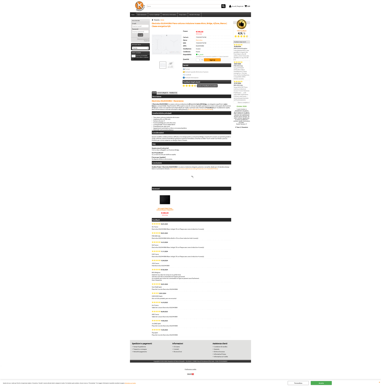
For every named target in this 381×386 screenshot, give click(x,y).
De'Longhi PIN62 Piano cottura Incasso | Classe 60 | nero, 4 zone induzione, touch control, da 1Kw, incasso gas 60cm (164, 209)
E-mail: (134, 23)
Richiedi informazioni (191, 77)
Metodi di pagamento (140, 351)
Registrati (146, 41)
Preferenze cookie (190, 369)
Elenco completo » (243, 102)
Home (133, 14)
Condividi (188, 75)
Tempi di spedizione (139, 346)
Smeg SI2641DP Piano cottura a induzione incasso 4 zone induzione (241, 89)
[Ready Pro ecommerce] (190, 374)
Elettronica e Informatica (169, 14)
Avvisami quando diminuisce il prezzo (196, 72)
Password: (135, 29)
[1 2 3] (199, 60)
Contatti (176, 349)
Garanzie (216, 349)
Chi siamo (177, 346)
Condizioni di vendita (220, 346)
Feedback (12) (173, 92)
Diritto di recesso (219, 351)
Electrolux (199, 40)
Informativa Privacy (220, 354)
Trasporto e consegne (140, 349)
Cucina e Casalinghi (154, 14)
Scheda (154, 93)
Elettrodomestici (142, 14)
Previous (153, 44)
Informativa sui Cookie (130, 383)
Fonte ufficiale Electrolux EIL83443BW (200, 109)
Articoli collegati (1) (162, 92)
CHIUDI (379, 382)
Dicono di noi (178, 351)
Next (180, 44)
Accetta (321, 383)
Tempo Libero (182, 14)
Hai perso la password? (143, 39)
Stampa (187, 69)
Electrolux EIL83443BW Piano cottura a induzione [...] (140, 57)
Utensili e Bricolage (194, 14)
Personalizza (298, 383)
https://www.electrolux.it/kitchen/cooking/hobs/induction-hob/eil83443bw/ (194, 169)
